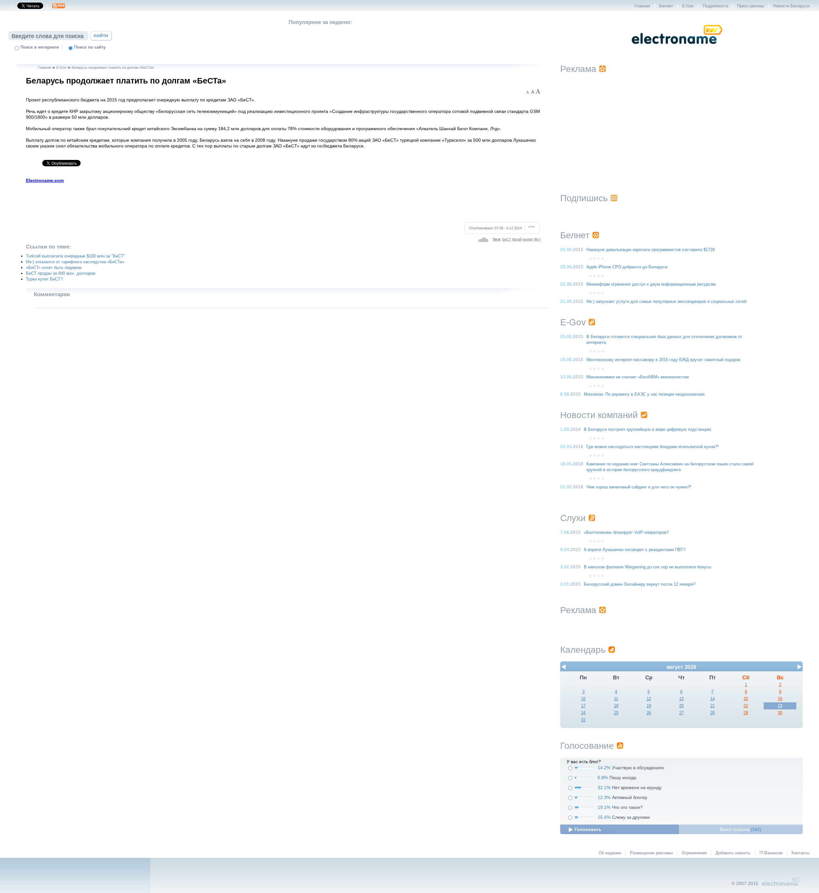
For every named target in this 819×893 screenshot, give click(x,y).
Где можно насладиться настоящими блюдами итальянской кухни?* (652, 447)
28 (712, 713)
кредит (527, 239)
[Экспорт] (58, 7)
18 (616, 706)
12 (649, 699)
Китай (516, 239)
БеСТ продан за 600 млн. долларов (60, 273)
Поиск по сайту (90, 47)
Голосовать (588, 829)
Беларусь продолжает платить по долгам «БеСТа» (113, 67)
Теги (496, 239)
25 (616, 713)
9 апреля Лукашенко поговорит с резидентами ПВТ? (634, 550)
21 (712, 706)
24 (583, 713)
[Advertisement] (283, 201)
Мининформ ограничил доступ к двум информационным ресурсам (651, 284)
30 (780, 713)
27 (681, 713)
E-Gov (688, 6)
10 (583, 699)
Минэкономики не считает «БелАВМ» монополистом (637, 377)
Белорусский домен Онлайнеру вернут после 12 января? (639, 584)
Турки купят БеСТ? (44, 279)
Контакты (800, 853)
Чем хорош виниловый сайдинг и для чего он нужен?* (638, 487)
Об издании (610, 853)
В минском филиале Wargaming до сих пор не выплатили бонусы (647, 567)
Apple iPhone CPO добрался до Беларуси (626, 267)
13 (681, 699)
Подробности (715, 6)
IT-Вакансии (771, 853)
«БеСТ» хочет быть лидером (54, 267)
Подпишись (584, 198)
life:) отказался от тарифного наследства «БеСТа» (75, 262)
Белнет (666, 6)
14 (712, 699)
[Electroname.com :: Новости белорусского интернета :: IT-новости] (677, 48)
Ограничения (694, 853)
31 (583, 720)
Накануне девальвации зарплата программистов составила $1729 (650, 250)
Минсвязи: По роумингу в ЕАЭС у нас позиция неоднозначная (644, 394)
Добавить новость (733, 853)
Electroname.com (45, 180)
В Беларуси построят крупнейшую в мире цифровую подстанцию (647, 429)
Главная (642, 6)
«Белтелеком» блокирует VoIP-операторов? (626, 532)
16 (780, 699)
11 (616, 699)
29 (745, 713)
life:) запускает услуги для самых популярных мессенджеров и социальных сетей (666, 301)
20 (681, 706)
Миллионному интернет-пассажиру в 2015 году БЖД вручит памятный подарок (663, 360)
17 (583, 706)
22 (745, 706)
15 (745, 699)
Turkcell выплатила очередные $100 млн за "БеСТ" (75, 256)
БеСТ (506, 239)
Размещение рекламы (651, 853)
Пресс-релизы (750, 6)
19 (649, 706)
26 (649, 713)
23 (780, 706)
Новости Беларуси (791, 6)
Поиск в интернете (39, 47)
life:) (537, 239)
